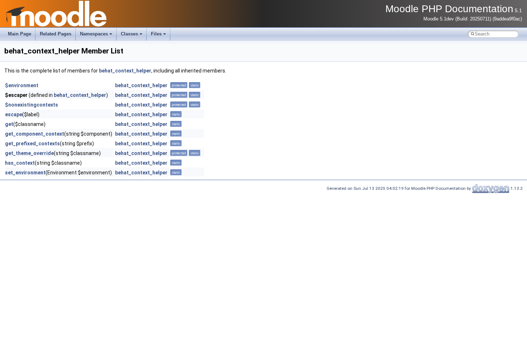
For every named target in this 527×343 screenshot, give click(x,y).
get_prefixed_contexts (32, 143)
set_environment (25, 172)
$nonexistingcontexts (31, 105)
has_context (20, 163)
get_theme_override (29, 153)
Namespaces (94, 34)
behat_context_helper (125, 71)
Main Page (19, 34)
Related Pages (55, 34)
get (9, 124)
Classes (129, 34)
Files (156, 34)
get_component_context (34, 134)
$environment (21, 85)
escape (13, 114)
